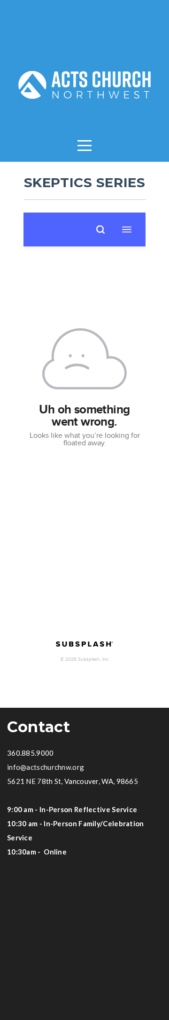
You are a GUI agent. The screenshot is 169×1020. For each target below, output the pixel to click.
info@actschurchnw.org (45, 767)
